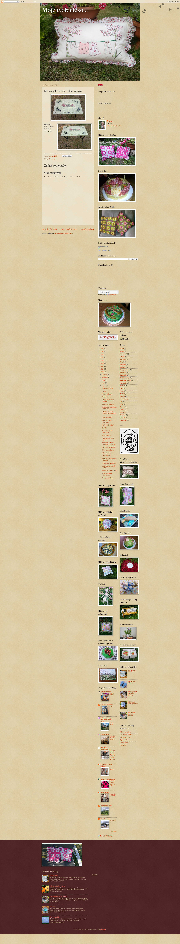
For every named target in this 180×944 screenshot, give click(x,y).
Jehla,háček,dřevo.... (107, 805)
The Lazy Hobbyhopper (108, 779)
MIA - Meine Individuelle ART (106, 748)
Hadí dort (104, 428)
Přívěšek (53, 907)
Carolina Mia (105, 734)
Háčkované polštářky (108, 404)
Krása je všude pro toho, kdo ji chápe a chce (107, 719)
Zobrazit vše (114, 831)
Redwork (122, 396)
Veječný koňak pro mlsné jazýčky (132, 693)
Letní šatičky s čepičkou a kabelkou (109, 407)
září (103, 383)
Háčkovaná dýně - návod (57, 886)
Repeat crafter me (125, 740)
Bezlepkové (123, 354)
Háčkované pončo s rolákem (131, 714)
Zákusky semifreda (107, 388)
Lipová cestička (106, 819)
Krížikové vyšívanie (107, 705)
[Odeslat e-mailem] (63, 156)
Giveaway (123, 367)
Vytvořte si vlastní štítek (104, 250)
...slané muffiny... (112, 694)
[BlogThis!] (65, 156)
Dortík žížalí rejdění (108, 425)
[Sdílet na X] (67, 156)
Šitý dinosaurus (106, 435)
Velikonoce (123, 412)
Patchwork (123, 383)
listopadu (105, 377)
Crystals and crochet (126, 734)
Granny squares (124, 370)
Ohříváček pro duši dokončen (112, 737)
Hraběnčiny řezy (106, 397)
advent (122, 348)
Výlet (111, 706)
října (103, 380)
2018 (102, 354)
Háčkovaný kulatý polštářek (133, 702)
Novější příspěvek (49, 229)
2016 (102, 360)
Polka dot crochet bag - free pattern (112, 783)
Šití (121, 401)
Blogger (103, 929)
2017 (102, 357)
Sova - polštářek (107, 417)
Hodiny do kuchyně (107, 478)
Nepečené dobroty (125, 380)
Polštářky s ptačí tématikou (107, 421)
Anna (110, 121)
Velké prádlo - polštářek (109, 463)
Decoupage (52, 159)
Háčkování (123, 372)
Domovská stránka (69, 229)
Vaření (122, 409)
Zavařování (123, 420)
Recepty (122, 394)
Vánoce (122, 407)
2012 (102, 372)
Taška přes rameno (107, 453)
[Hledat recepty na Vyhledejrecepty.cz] (105, 836)
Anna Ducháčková (103, 246)
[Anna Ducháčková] (99, 248)
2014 (102, 366)
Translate (113, 294)
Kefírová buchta (106, 456)
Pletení (122, 391)
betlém (122, 351)
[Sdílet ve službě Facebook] (69, 156)
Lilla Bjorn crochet (125, 737)
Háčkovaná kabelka (108, 450)
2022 (102, 349)
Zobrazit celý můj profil (113, 126)
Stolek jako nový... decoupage (107, 474)
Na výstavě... (112, 768)
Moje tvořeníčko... (65, 9)
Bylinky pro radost (125, 732)
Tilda (121, 404)
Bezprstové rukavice (131, 682)
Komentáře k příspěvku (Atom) (64, 233)
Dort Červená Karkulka (108, 447)
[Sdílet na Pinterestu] (71, 156)
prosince (105, 374)
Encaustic (123, 364)
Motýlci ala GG (54, 917)
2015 (102, 363)
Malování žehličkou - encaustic (108, 431)
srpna (104, 386)
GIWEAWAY (132, 671)
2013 (102, 369)
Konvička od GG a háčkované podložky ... (109, 413)
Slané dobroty (124, 399)
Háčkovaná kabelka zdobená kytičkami (108, 443)
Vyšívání (122, 415)
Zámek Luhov (111, 723)
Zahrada (122, 417)
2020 (102, 352)
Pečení (122, 385)
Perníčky (104, 391)
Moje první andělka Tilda (109, 470)
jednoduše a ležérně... (113, 795)
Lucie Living (105, 792)
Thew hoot (123, 745)
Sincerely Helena (106, 691)
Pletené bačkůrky (107, 394)
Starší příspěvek (87, 229)
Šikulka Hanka (124, 742)
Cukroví (122, 356)
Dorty (121, 362)
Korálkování (123, 375)
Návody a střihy (124, 378)
